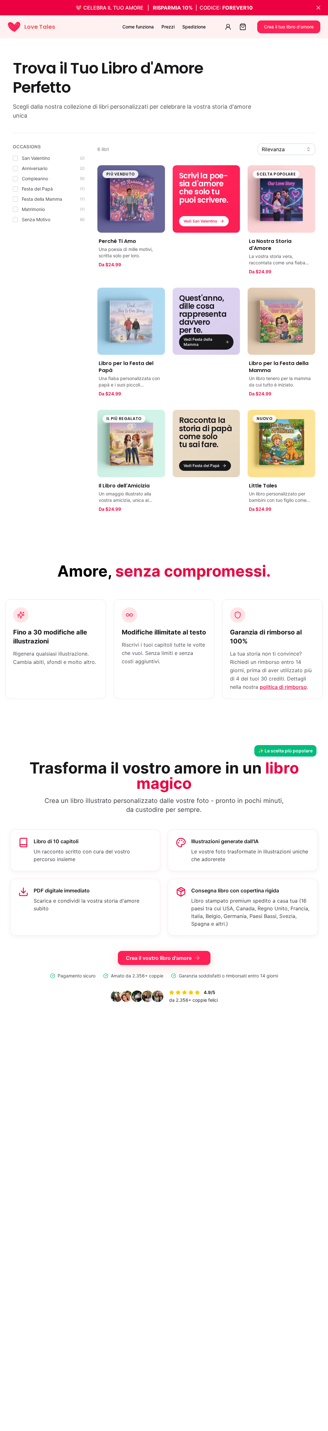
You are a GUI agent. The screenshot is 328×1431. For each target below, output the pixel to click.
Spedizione (194, 26)
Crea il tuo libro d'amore (289, 26)
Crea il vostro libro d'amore (159, 958)
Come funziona (138, 26)
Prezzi (168, 26)
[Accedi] (228, 26)
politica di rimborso (283, 687)
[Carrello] (242, 26)
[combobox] (286, 149)
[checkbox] (15, 158)
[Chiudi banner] (318, 7)
